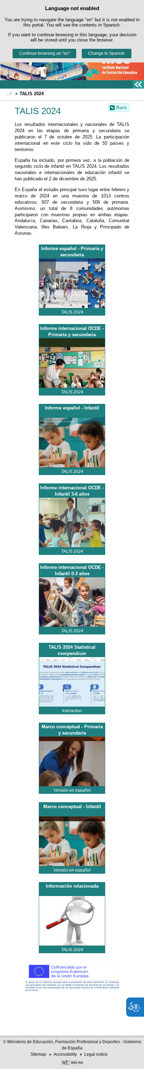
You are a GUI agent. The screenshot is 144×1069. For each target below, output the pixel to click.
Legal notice (96, 1054)
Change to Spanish (106, 53)
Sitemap (38, 1054)
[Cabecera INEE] (72, 63)
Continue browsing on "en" (44, 53)
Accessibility (65, 1054)
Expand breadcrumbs (9, 93)
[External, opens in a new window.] (72, 283)
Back (121, 107)
